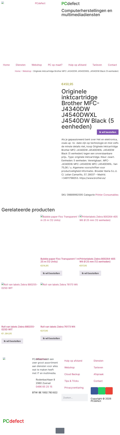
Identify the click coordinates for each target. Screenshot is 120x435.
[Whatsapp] (101, 390)
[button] (62, 201)
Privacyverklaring (74, 387)
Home (6, 64)
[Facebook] (94, 390)
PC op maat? (55, 64)
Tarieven (97, 64)
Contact (112, 64)
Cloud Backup (72, 374)
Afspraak (99, 374)
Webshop (37, 64)
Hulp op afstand (77, 64)
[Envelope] (109, 390)
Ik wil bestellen (107, 132)
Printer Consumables (106, 194)
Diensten (20, 64)
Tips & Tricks (71, 380)
